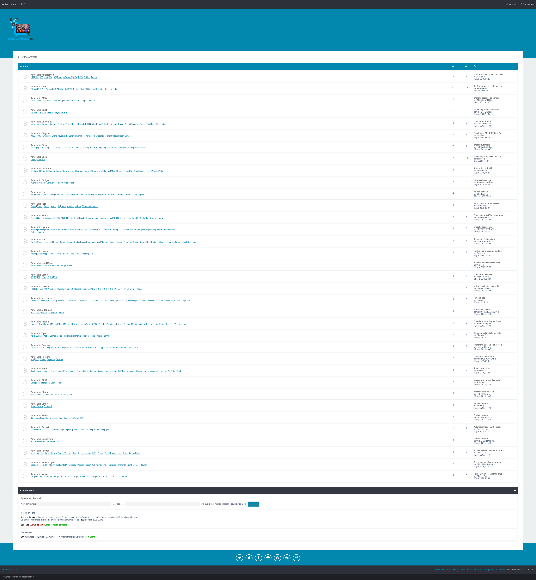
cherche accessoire (483, 274)
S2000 (138, 218)
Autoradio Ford (38, 203)
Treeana (169, 324)
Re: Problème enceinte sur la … (488, 251)
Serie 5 (48, 101)
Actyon (34, 441)
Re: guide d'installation (484, 239)
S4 (90, 89)
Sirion (126, 171)
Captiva (61, 124)
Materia (106, 171)
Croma (45, 194)
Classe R (151, 301)
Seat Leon (50, 383)
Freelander (54, 265)
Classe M (131, 301)
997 (37, 359)
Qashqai (127, 324)
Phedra (65, 254)
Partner (116, 347)
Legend (103, 218)
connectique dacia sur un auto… (488, 156)
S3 (86, 89)
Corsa (59, 336)
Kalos (93, 124)
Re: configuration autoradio (486, 110)
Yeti (70, 394)
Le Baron (70, 136)
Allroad (60, 89)
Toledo (59, 383)
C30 (60, 477)
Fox (43, 465)
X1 (79, 101)
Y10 (78, 254)
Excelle (64, 112)
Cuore (58, 171)
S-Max (78, 206)
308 (66, 347)
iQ (79, 453)
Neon (77, 136)
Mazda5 (77, 289)
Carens (40, 242)
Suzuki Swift (56, 430)
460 (37, 477)
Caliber (42, 183)
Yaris (138, 453)
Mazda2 (60, 289)
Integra (89, 218)
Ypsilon (85, 254)
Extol (73, 171)
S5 (94, 89)
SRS (70, 430)
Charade (44, 171)
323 (37, 289)
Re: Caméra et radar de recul (487, 203)
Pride (126, 242)
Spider (87, 77)
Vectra (99, 336)
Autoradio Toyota (40, 450)
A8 (54, 89)
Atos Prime (55, 230)
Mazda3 (69, 289)
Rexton (56, 441)
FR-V (70, 218)
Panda (97, 194)
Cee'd (55, 242)
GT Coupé (67, 77)
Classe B (43, 301)
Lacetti (100, 124)
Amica (41, 230)
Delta (39, 254)
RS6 (82, 89)
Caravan (50, 183)
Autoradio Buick (39, 110)
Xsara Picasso (140, 148)
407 (77, 347)
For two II (48, 406)
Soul (185, 242)
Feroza (79, 171)
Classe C (52, 301)
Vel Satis (171, 371)
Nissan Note (85, 324)
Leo (88, 242)
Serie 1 (34, 101)
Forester (45, 418)
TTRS (109, 89)
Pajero (61, 312)
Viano (187, 301)
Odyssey (122, 218)
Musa (58, 254)
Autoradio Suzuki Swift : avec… (488, 427)
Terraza (42, 112)
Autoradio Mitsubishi (41, 310)
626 (41, 289)
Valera (155, 171)
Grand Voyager (58, 136)
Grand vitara (36, 430)
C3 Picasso (65, 148)
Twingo (163, 371)
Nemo (130, 148)
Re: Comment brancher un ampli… (489, 474)
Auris (33, 453)
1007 (33, 347)
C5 (86, 148)
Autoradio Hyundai (40, 227)
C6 (90, 148)
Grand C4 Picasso (118, 148)
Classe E (103, 301)
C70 (64, 477)
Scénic (139, 371)
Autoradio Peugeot (41, 345)
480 (41, 477)
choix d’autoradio (482, 145)
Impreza (53, 418)
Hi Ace (73, 453)
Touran (144, 465)
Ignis (107, 430)
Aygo (47, 453)
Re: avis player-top (482, 180)
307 (62, 347)
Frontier (34, 324)
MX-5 (104, 289)
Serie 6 (66, 101)
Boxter (43, 359)
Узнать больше (481, 192)
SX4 (65, 430)
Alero (33, 124)
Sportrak (134, 171)
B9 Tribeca (35, 418)
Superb (64, 394)
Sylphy (149, 324)
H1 (119, 230)
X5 (86, 101)
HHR (88, 124)
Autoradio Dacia (39, 156)
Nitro (66, 183)
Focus (39, 206)
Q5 (65, 89)
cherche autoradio (482, 121)
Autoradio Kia (38, 239)
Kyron (49, 441)
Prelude (130, 218)
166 (50, 77)
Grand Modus (70, 371)
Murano (67, 324)
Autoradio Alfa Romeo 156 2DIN (488, 74)
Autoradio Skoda (39, 392)
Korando (42, 441)
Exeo (33, 383)
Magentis (96, 242)
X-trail (183, 324)
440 (32, 477)
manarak (92, 537)
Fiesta (33, 206)
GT (65, 336)
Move (113, 171)
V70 (102, 477)
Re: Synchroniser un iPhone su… (488, 86)
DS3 (98, 148)
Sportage (192, 242)
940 (50, 477)
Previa (100, 453)
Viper (121, 136)
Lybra (52, 254)
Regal (57, 112)
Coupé (71, 230)
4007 (72, 347)
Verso (132, 453)
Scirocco (112, 465)
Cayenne (51, 359)
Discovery (44, 265)
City (39, 218)
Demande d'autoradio (484, 356)
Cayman (59, 359)
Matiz (106, 124)
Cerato (62, 242)
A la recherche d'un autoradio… (488, 462)
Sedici (120, 194)
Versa (177, 324)
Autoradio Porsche (40, 356)
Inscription (38, 498)
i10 (135, 230)
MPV (93, 289)
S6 (97, 89)
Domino (66, 171)
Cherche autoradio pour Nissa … (488, 321)
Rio (148, 242)
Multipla (89, 194)
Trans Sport (162, 124)
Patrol (119, 324)
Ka (59, 206)
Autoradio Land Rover (42, 263)
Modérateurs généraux (56, 525)
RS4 (77, 89)
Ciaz (102, 430)
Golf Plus (55, 465)
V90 (107, 477)
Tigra (93, 336)
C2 (54, 148)
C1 (50, 148)
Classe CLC (72, 301)
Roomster (55, 394)
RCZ (136, 347)
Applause (35, 171)
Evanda (81, 124)
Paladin (102, 324)
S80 (83, 477)
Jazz (96, 218)
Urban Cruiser (123, 453)
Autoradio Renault (40, 368)
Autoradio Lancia (39, 251)
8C (55, 77)
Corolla (54, 453)
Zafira (106, 336)
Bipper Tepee (105, 347)
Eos (39, 465)
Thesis (73, 254)
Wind (178, 371)
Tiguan (128, 465)
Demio (53, 289)
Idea (83, 194)
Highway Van (127, 230)
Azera (64, 230)
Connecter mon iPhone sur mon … (489, 215)
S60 (74, 477)
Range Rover (66, 265)
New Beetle (71, 465)
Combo (53, 336)
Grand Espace (57, 371)
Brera (59, 77)
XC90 (124, 477)
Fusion (46, 206)
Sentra (135, 324)
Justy (60, 418)
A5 (47, 89)
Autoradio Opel (38, 333)
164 (46, 77)
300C (33, 136)
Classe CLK (83, 301)
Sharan (121, 465)
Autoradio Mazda (40, 286)
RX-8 (126, 289)
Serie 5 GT (57, 101)
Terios (141, 171)
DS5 (108, 148)
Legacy (67, 418)
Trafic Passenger (150, 371)
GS (32, 277)
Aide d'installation (482, 310)
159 (41, 77)
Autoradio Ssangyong (42, 439)
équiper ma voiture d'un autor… (488, 380)
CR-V (59, 218)
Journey (59, 183)
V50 (98, 477)
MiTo (80, 77)
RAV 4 (113, 453)
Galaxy (53, 206)
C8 (94, 148)
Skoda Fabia (36, 394)
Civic (45, 218)
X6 (90, 101)
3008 (57, 347)
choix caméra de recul (484, 392)
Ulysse (141, 194)
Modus (133, 371)
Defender (35, 265)
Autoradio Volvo (39, 474)
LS (48, 277)
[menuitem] (21, 4)
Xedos (139, 289)
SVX (82, 418)
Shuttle (145, 218)
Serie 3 (41, 101)
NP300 (94, 324)
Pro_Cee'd (133, 242)
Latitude (116, 371)
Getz (99, 230)
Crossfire (47, 136)
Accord (34, 218)
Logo (109, 218)
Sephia (162, 242)
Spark (127, 124)
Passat (80, 465)
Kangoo (93, 371)
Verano (50, 112)
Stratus (114, 136)
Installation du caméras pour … (488, 263)
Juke (41, 324)
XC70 (118, 477)
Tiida (162, 324)
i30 (139, 230)
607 (92, 347)
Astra (46, 336)
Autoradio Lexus (39, 274)
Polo (105, 465)
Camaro (53, 124)
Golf (48, 465)
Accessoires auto (482, 368)
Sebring (106, 136)
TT (105, 89)
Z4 (93, 101)
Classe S (159, 301)
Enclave (34, 112)
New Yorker (86, 136)
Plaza (158, 230)
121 (32, 289)
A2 (35, 89)
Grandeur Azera (110, 230)
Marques (24, 66)
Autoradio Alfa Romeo (42, 74)
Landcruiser (86, 453)
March (54, 324)
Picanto (119, 242)
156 (37, 77)
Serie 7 (73, 101)
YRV (161, 171)
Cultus (96, 430)
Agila (33, 336)
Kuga (63, 206)
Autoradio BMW (39, 98)
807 (96, 347)
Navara (75, 324)
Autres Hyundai (168, 230)
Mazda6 (86, 289)
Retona (143, 242)
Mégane (124, 371)
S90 (88, 477)
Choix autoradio (481, 415)
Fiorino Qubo (60, 194)
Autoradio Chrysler (40, 133)
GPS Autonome (481, 403)
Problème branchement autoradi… (489, 450)
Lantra (145, 230)
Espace (38, 371)
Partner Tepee (126, 347)
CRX (65, 218)
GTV (75, 77)
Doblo (51, 194)
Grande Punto (73, 194)
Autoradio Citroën (40, 145)
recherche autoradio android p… (488, 345)
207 (47, 347)
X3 (83, 101)
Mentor (104, 242)
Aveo (39, 124)
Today (160, 218)
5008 (82, 347)
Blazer (45, 124)
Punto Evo (112, 194)
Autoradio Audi (38, 86)
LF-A (44, 277)
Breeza (76, 430)
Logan (33, 159)
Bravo (37, 194)
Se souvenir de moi (236, 504)
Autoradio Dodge (40, 180)
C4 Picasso (79, 148)
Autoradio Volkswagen (42, 462)
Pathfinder (111, 324)
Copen (52, 171)
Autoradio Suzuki (40, 427)
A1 (32, 89)
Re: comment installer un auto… (488, 333)
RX (51, 277)
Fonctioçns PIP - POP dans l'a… (488, 133)
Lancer (44, 312)
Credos (77, 242)
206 (42, 347)
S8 (101, 89)
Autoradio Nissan (40, 321)
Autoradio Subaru (40, 415)
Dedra (33, 254)
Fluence (46, 371)
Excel (85, 230)
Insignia (70, 336)
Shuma (170, 242)
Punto (103, 194)
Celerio (89, 430)
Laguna (108, 371)
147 (32, 77)
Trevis (148, 171)
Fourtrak (87, 171)
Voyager (128, 136)
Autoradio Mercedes (41, 298)
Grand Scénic (82, 371)
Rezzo (120, 124)
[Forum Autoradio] (21, 30)
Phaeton (98, 465)
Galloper (92, 230)
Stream (153, 218)
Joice (83, 242)
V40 (93, 477)
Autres (94, 77)
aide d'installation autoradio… (487, 286)
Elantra (78, 230)
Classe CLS (94, 301)
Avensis (39, 453)
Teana (156, 324)
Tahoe (142, 124)
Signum (85, 336)
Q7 (69, 89)
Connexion (26, 498)
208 (51, 347)
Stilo (135, 194)
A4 (43, 89)
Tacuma (134, 124)
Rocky (120, 171)
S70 (79, 477)
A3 (39, 89)
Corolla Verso (64, 453)
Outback (75, 418)
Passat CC (89, 465)
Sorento (178, 242)
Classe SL (169, 301)
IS (35, 277)
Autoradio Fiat (38, 192)
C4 (72, 148)
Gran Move (97, 171)
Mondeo (70, 206)
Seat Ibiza (40, 383)
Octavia (46, 394)
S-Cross (46, 430)
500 (32, 194)
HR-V (76, 218)
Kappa (46, 254)
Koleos (100, 371)
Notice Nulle (479, 298)
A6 (50, 89)
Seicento (128, 194)
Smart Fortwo (37, 406)
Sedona (154, 242)
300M (38, 136)
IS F (38, 277)
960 (55, 477)
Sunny (142, 324)
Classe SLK (179, 301)
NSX (115, 218)
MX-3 (98, 289)
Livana (47, 324)
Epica (74, 124)
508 (87, 347)
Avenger (34, 183)
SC (55, 277)
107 (38, 347)
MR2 (94, 453)
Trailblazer (151, 124)
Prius (107, 453)
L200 (38, 312)
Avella (33, 242)
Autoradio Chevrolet (41, 121)
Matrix (152, 230)
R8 (73, 89)
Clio (32, 371)
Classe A (34, 301)
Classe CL (61, 301)
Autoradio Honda (39, 215)
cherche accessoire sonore (486, 98)
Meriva (78, 336)
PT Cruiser (97, 136)
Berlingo (34, 148)
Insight (82, 218)
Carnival (48, 242)
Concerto (52, 218)
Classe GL (121, 301)
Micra (60, 324)
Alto (82, 430)
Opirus (111, 242)
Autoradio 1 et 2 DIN (483, 168)
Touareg (136, 465)
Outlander (53, 312)
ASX (32, 312)
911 (32, 359)
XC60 (112, 477)
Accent (34, 230)
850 (46, 477)
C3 (57, 148)
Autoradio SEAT (39, 380)
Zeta (91, 254)
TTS (115, 89)
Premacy (118, 289)
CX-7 (46, 289)
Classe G (112, 301)
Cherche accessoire (483, 227)
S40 (69, 477)
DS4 (103, 148)
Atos (47, 230)
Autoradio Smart (39, 403)
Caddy (33, 465)
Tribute (132, 289)
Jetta (62, 465)
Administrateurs (37, 525)
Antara (39, 336)
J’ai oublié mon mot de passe (214, 504)
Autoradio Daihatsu (41, 168)
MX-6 (110, 289)
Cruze (68, 124)
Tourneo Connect (90, 206)
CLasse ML (141, 301)
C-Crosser (43, 148)
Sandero (41, 159)
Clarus (69, 242)
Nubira (113, 124)
